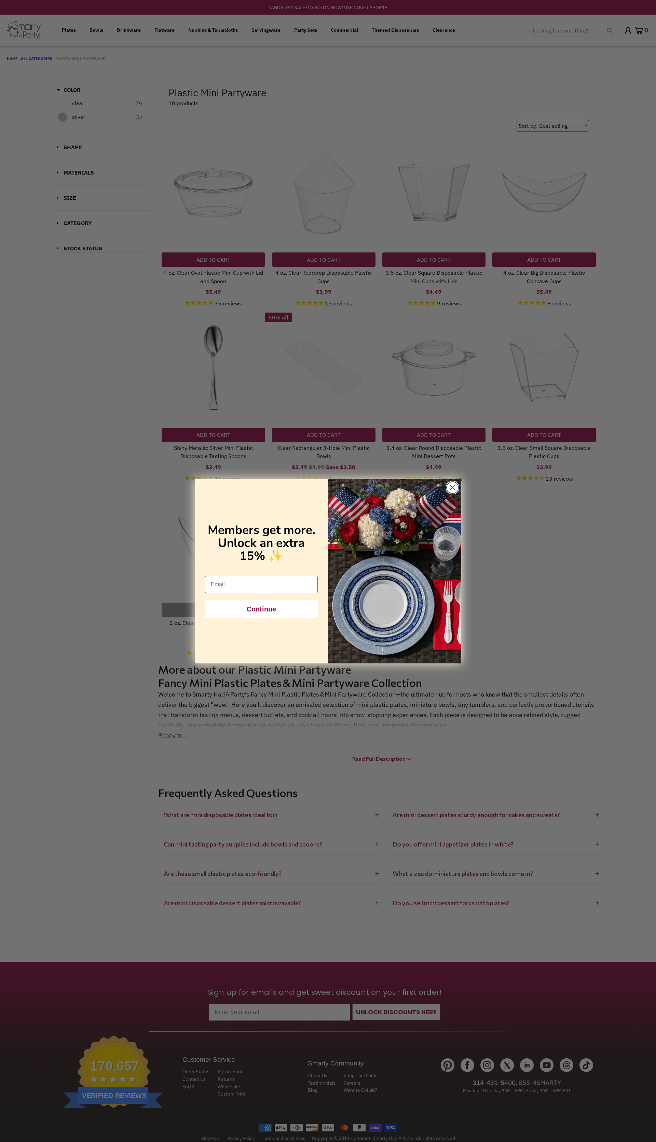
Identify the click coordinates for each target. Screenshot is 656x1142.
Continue (261, 609)
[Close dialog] (453, 488)
